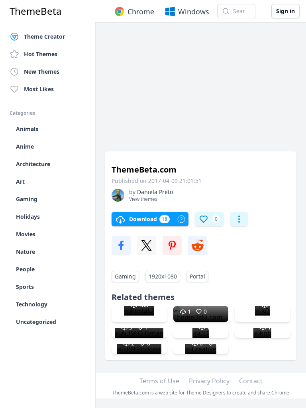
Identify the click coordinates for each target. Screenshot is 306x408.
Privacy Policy (209, 381)
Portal (197, 276)
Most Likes (39, 89)
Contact (251, 381)
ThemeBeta (35, 11)
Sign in (285, 11)
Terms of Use (159, 381)
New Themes (41, 71)
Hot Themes (40, 54)
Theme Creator (44, 36)
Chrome (141, 11)
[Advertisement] (200, 91)
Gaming (125, 276)
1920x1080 (163, 276)
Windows (193, 11)
